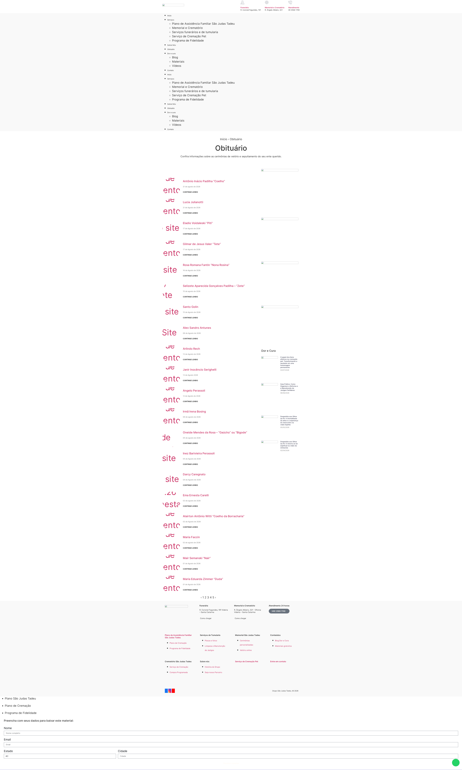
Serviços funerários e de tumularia (195, 32)
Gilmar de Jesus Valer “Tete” (202, 244)
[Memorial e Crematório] (267, 2)
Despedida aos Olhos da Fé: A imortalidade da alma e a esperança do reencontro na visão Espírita (289, 421)
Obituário (171, 49)
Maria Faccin (191, 537)
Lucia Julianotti (193, 202)
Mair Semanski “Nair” (197, 558)
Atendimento (293, 7)
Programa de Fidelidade (188, 40)
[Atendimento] (290, 2)
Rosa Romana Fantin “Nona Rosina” (206, 265)
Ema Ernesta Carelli (196, 495)
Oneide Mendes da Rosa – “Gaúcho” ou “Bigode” (215, 432)
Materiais (178, 61)
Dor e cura (171, 53)
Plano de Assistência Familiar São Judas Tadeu (203, 23)
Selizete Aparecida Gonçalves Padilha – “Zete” (214, 286)
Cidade (122, 751)
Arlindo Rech (191, 348)
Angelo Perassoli (194, 390)
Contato (170, 70)
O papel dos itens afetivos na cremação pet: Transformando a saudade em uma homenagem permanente (288, 362)
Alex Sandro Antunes (197, 327)
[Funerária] (242, 2)
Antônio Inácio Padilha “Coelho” (204, 181)
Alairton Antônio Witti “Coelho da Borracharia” (213, 516)
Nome (8, 728)
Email (7, 739)
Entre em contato (278, 661)
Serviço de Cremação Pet (189, 36)
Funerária (245, 7)
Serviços (170, 20)
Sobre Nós (171, 45)
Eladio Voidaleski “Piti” (198, 223)
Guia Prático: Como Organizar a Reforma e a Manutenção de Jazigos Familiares (289, 387)
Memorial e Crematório (274, 7)
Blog (175, 57)
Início (169, 16)
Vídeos (176, 66)
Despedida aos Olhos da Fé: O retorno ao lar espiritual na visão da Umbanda (289, 445)
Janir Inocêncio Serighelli (199, 369)
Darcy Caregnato (194, 474)
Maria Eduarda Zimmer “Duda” (203, 579)
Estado (8, 751)
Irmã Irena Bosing (194, 411)
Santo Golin (190, 307)
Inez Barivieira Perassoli (199, 453)
